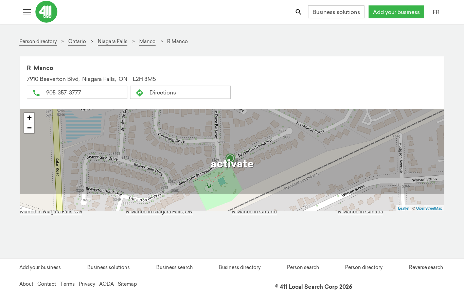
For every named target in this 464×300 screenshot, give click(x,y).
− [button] (29, 128)
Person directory (363, 267)
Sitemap (127, 284)
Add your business (396, 11)
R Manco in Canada (360, 212)
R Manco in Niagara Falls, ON (159, 212)
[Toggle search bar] (299, 12)
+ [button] (29, 117)
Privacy (87, 284)
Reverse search (426, 267)
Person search (303, 267)
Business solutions (336, 11)
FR (436, 11)
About (26, 284)
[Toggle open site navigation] (27, 12)
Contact (46, 284)
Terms (67, 284)
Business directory (240, 267)
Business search (174, 267)
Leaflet (403, 208)
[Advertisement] (228, 238)
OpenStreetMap (429, 208)
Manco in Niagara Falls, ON (51, 212)
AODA (106, 284)
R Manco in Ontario (254, 212)
